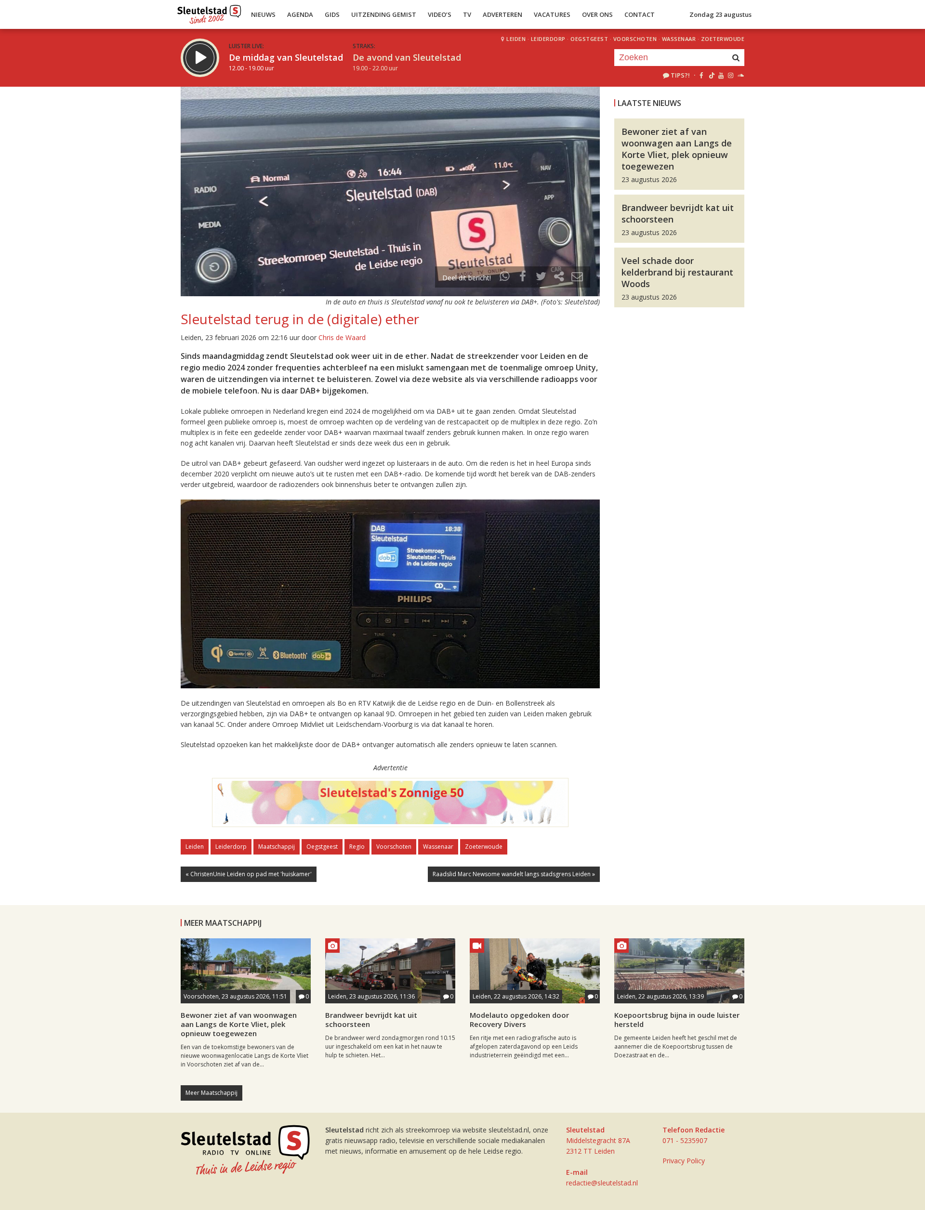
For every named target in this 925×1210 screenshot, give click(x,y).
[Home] (209, 12)
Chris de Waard (342, 337)
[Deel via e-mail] (577, 277)
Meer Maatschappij (211, 1093)
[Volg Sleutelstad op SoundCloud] (740, 75)
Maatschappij (276, 846)
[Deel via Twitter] (541, 277)
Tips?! (680, 75)
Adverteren (502, 14)
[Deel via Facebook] (523, 277)
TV (467, 14)
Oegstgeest (589, 38)
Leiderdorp (548, 38)
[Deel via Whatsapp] (505, 277)
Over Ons (597, 14)
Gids (332, 14)
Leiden (516, 38)
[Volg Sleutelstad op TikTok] (710, 75)
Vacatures (552, 14)
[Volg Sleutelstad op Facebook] (701, 75)
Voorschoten (635, 38)
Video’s (439, 14)
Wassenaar (679, 38)
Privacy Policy (683, 1160)
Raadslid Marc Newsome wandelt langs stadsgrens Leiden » (514, 874)
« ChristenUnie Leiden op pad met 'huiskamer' (248, 874)
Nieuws (263, 14)
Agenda (300, 14)
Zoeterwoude (723, 38)
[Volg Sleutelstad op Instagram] (730, 75)
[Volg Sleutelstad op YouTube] (720, 75)
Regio (357, 846)
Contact (639, 14)
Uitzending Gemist (383, 14)
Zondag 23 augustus (720, 14)
